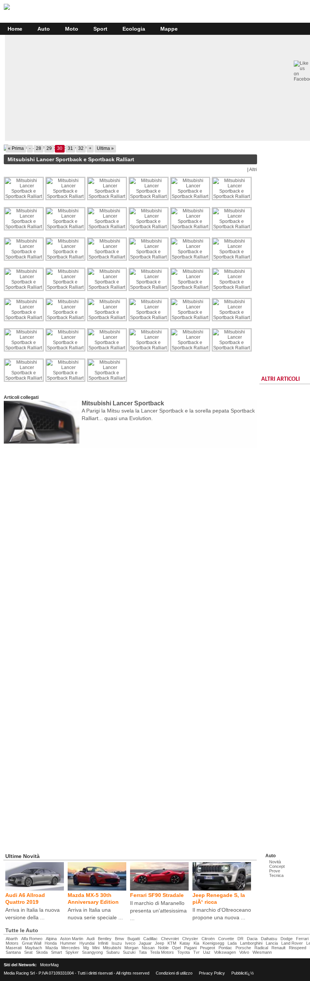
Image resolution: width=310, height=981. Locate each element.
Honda (51, 943)
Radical (261, 947)
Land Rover (292, 943)
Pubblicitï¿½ (242, 973)
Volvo (244, 952)
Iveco (130, 943)
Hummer (68, 943)
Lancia (272, 943)
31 (70, 148)
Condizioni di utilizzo (174, 973)
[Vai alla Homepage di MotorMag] (7, 9)
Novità (275, 862)
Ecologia (133, 29)
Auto (43, 29)
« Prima (16, 148)
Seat (28, 952)
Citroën (208, 938)
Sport (100, 29)
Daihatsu (269, 938)
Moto (71, 29)
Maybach (33, 947)
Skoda (42, 952)
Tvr (196, 952)
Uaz (207, 952)
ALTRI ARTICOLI (280, 379)
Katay (185, 943)
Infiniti (103, 943)
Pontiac (225, 947)
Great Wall (31, 943)
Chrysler (190, 938)
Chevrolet (170, 938)
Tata (143, 952)
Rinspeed (297, 947)
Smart (56, 952)
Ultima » (105, 148)
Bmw (119, 938)
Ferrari (302, 938)
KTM (171, 943)
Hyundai (87, 943)
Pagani (190, 947)
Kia (196, 943)
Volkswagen (225, 952)
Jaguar (145, 943)
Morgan (131, 947)
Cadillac (150, 938)
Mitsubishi (112, 947)
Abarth (12, 938)
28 (38, 148)
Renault (278, 947)
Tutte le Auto (21, 930)
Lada (232, 943)
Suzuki (129, 952)
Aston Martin (71, 938)
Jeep (159, 943)
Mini (95, 947)
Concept (277, 866)
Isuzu (117, 943)
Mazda (51, 947)
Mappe (169, 29)
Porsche (243, 947)
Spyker (72, 952)
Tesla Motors (162, 952)
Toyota (183, 952)
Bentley (105, 938)
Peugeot (207, 947)
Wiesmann (262, 952)
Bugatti (133, 938)
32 (81, 148)
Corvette (226, 938)
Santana (13, 952)
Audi (91, 938)
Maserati (14, 947)
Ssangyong (92, 952)
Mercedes (70, 947)
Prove (274, 871)
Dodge (287, 938)
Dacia (252, 938)
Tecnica (276, 875)
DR (240, 938)
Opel (176, 947)
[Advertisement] (96, 463)
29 (49, 148)
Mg (86, 947)
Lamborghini (251, 943)
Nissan (148, 947)
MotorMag (49, 964)
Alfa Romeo (31, 938)
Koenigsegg (213, 943)
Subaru (112, 952)
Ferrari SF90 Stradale (157, 895)
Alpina (51, 938)
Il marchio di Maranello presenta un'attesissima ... (158, 910)
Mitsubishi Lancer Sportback (123, 403)
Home (15, 29)
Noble (163, 947)
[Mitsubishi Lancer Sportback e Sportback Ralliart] (130, 148)
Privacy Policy (212, 973)
